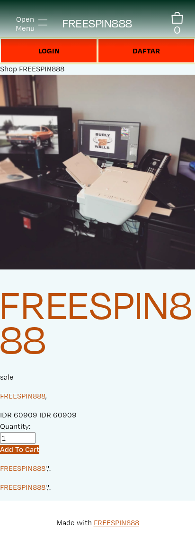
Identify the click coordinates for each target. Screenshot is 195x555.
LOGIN (49, 50)
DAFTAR (146, 50)
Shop (8, 68)
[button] (19, 449)
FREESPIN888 (97, 23)
